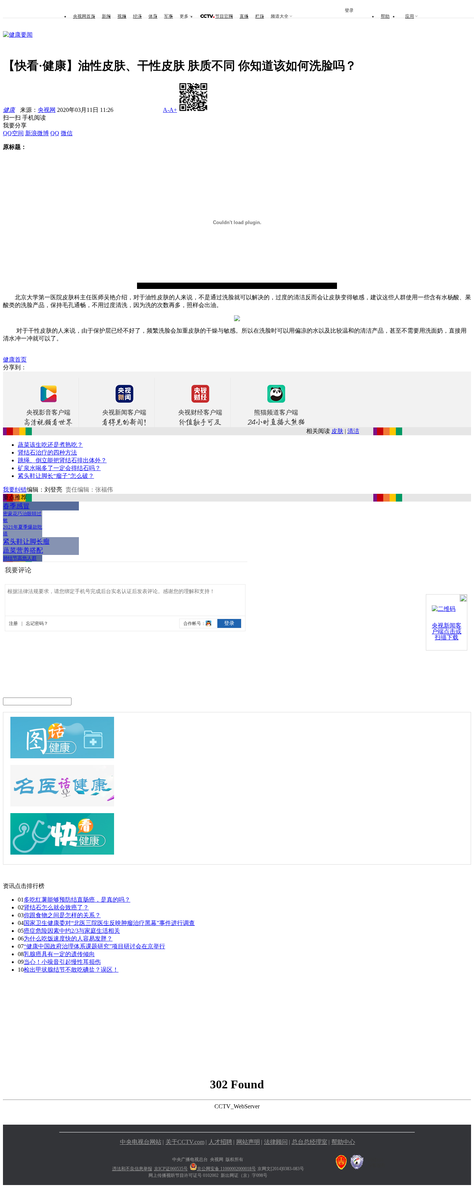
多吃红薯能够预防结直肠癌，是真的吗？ (77, 899)
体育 (152, 16)
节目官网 (224, 16)
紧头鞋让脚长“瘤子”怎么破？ (56, 476)
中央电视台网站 (140, 1142)
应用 (409, 16)
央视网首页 (84, 16)
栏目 (259, 16)
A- (166, 110)
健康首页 (15, 359)
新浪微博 (37, 133)
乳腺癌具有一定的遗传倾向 (59, 954)
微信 (67, 133)
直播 (244, 16)
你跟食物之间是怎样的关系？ (62, 915)
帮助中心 (343, 1142)
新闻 (106, 16)
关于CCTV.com (185, 1142)
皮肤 (337, 431)
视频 (121, 16)
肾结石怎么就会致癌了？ (56, 907)
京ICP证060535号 (171, 1168)
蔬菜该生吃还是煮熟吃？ (50, 445)
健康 (9, 110)
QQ (54, 133)
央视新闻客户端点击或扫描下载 (446, 631)
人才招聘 (220, 1142)
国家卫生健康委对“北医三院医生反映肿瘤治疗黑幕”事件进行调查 (109, 923)
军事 (168, 16)
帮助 (385, 16)
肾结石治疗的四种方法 (47, 452)
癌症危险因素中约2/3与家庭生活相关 (72, 931)
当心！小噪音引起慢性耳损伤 (62, 962)
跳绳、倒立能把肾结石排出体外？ (62, 460)
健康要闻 (21, 34)
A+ (173, 110)
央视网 (47, 110)
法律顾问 (276, 1142)
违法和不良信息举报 (132, 1168)
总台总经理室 (309, 1142)
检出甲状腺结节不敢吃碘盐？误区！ (71, 969)
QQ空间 (13, 133)
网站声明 (248, 1142)
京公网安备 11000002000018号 (226, 1168)
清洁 (353, 431)
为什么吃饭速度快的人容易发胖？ (68, 938)
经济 (137, 16)
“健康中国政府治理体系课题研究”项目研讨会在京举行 (94, 946)
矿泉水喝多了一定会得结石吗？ (59, 468)
